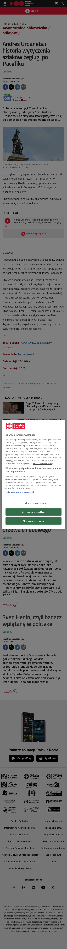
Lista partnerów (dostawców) (19, 491)
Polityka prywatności (43, 463)
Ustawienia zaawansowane (33, 503)
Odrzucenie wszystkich (33, 511)
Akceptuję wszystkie (33, 520)
